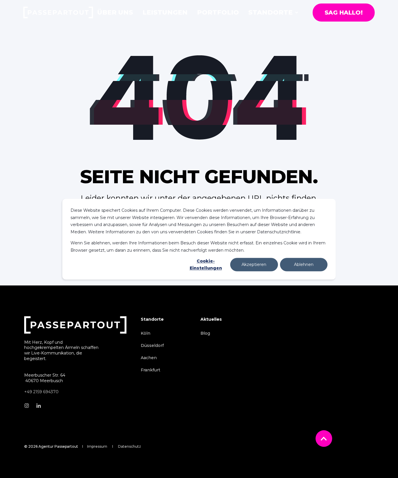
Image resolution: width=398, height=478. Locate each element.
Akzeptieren (254, 264)
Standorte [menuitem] (152, 319)
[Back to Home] (58, 12)
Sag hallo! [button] (344, 12)
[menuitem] (296, 12)
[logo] (75, 325)
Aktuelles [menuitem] (211, 319)
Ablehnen (304, 264)
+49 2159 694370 (41, 391)
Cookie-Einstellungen (206, 264)
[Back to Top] (324, 438)
